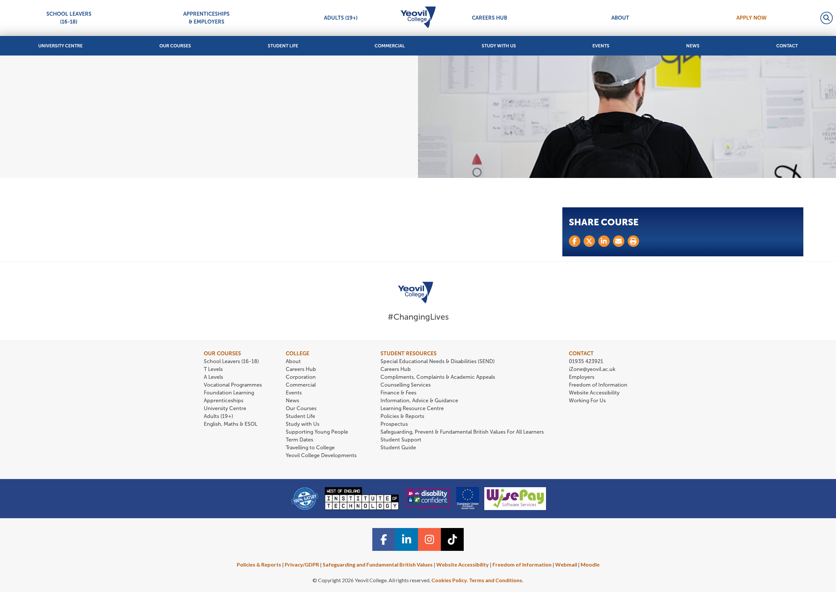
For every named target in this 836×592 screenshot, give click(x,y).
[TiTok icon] (452, 539)
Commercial (390, 46)
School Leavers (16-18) (68, 18)
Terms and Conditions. (496, 580)
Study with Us (499, 46)
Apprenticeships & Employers (206, 18)
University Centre (60, 46)
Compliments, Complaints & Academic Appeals (437, 377)
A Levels (213, 377)
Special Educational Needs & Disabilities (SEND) (437, 361)
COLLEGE (297, 353)
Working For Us (587, 400)
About (620, 18)
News (692, 46)
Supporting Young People (317, 432)
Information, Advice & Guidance (419, 400)
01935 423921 (586, 361)
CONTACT (581, 353)
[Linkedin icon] (406, 539)
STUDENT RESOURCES (408, 353)
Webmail (566, 564)
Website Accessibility (594, 393)
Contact (787, 46)
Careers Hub (489, 18)
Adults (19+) (341, 18)
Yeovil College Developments (321, 455)
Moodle (590, 564)
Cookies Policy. (449, 580)
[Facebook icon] (383, 539)
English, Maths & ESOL (231, 424)
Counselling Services (405, 385)
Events (600, 46)
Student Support (400, 440)
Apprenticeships (223, 400)
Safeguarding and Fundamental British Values (378, 564)
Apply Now (751, 18)
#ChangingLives (418, 317)
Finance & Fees (398, 393)
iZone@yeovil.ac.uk (592, 369)
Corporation (301, 377)
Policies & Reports (402, 416)
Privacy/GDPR (302, 564)
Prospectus (394, 424)
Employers (581, 377)
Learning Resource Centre (412, 408)
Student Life (283, 46)
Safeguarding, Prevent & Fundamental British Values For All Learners (462, 432)
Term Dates (299, 440)
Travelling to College (310, 447)
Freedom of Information (598, 385)
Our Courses (175, 46)
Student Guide (398, 447)
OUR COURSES (222, 353)
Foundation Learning (229, 393)
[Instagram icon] (429, 539)
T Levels (213, 369)
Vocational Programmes (233, 385)
